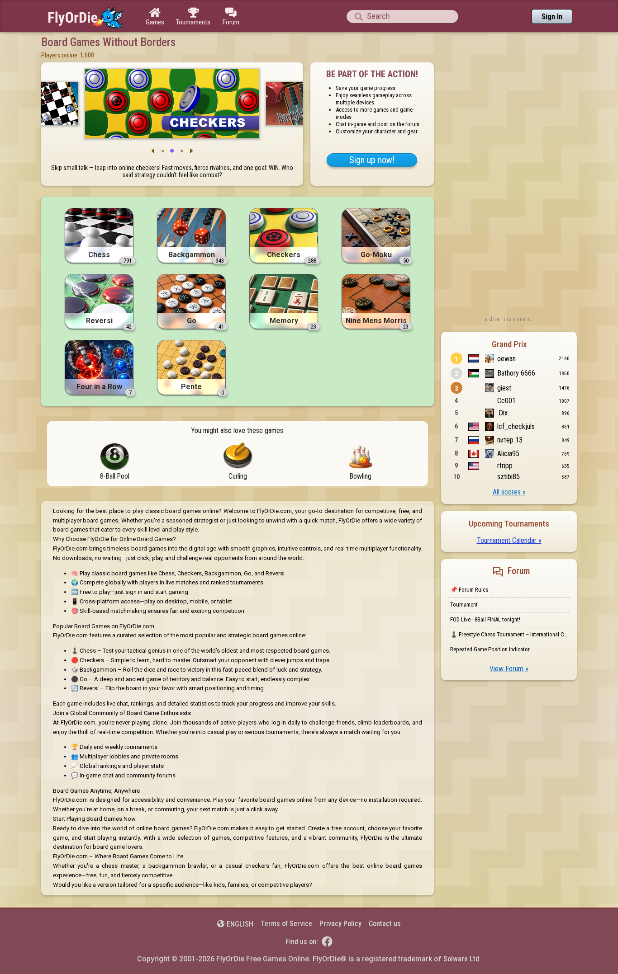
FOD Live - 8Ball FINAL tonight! (485, 619)
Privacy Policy (340, 923)
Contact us (385, 923)
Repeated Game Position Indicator (490, 649)
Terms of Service (286, 923)
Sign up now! (372, 160)
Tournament (464, 604)
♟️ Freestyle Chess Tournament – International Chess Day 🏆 (510, 634)
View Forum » (509, 668)
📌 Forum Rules (469, 589)
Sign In (552, 16)
